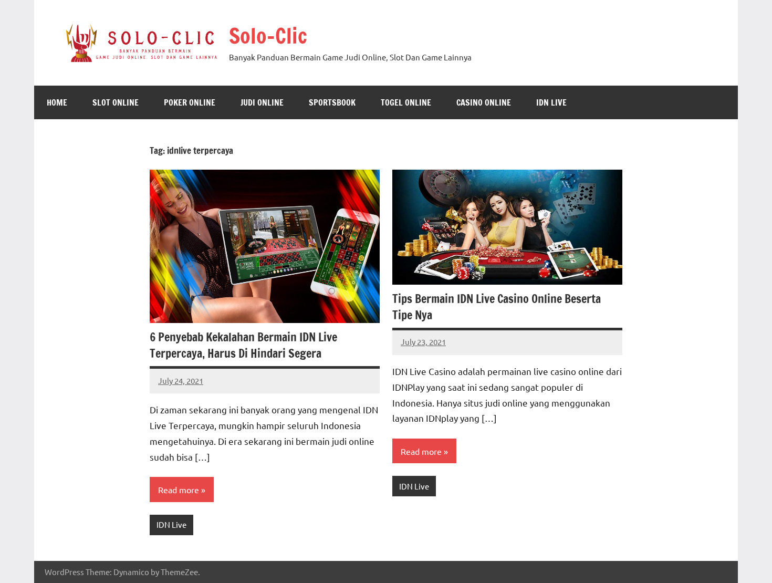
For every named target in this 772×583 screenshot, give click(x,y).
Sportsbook (332, 102)
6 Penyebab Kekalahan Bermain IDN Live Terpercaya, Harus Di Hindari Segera (243, 345)
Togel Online (406, 102)
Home (57, 102)
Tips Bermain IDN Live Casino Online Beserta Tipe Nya (496, 306)
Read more (178, 489)
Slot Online (115, 102)
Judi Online (262, 102)
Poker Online (189, 102)
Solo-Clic (268, 35)
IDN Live (551, 102)
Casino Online (483, 102)
